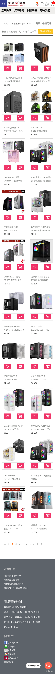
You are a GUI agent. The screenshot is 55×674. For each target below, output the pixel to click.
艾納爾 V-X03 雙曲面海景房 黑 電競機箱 (40, 278)
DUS (16, 627)
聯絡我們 (45, 10)
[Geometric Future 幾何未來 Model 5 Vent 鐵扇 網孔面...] (13, 450)
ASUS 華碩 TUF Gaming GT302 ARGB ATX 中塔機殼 (40, 379)
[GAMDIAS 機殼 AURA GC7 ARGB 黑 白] (13, 400)
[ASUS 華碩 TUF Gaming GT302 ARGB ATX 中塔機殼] (41, 350)
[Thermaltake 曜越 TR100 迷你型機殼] (13, 52)
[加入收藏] (7, 68)
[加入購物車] (20, 68)
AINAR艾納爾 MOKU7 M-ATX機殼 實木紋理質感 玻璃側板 (41, 81)
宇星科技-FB (13, 643)
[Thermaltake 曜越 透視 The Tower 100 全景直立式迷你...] (13, 500)
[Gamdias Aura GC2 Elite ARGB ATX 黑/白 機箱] (41, 400)
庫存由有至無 (45, 31)
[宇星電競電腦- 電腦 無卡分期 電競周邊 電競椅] (16, 3)
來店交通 (12, 650)
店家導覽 (19, 10)
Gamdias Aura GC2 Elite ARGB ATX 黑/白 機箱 (40, 429)
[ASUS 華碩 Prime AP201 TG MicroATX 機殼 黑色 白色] (13, 301)
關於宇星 (32, 10)
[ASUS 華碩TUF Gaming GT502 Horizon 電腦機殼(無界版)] (13, 350)
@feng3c (11, 646)
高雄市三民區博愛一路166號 (27, 622)
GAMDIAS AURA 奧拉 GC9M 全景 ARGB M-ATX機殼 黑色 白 (40, 230)
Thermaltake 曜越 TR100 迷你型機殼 (13, 79)
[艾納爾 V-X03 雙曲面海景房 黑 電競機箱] (41, 251)
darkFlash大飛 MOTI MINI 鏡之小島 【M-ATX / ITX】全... (13, 180)
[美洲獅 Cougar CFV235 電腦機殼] (41, 500)
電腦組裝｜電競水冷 (12, 576)
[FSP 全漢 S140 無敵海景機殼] (41, 450)
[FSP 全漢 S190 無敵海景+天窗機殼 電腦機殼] (41, 152)
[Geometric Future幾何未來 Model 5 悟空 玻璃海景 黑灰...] (41, 102)
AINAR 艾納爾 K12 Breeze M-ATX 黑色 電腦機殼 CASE (13, 131)
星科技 (12, 654)
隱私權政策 (8, 662)
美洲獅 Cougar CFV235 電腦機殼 (39, 527)
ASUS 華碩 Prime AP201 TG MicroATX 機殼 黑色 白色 (14, 329)
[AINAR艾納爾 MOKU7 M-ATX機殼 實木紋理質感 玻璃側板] (41, 52)
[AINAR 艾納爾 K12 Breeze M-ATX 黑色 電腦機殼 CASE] (13, 102)
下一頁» (40, 544)
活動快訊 (6, 10)
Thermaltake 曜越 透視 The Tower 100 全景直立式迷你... (13, 528)
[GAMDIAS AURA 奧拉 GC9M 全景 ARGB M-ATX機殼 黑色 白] (41, 201)
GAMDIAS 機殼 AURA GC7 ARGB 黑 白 (13, 427)
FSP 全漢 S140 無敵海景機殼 (41, 477)
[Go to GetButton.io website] (48, 671)
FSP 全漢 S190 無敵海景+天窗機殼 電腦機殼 (41, 179)
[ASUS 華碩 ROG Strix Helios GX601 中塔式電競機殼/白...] (13, 201)
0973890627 (13, 658)
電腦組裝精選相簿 (11, 580)
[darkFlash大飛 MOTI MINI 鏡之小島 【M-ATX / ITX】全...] (13, 152)
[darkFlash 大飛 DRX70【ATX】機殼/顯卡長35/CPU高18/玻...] (13, 251)
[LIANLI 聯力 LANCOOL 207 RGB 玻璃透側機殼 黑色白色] (41, 301)
